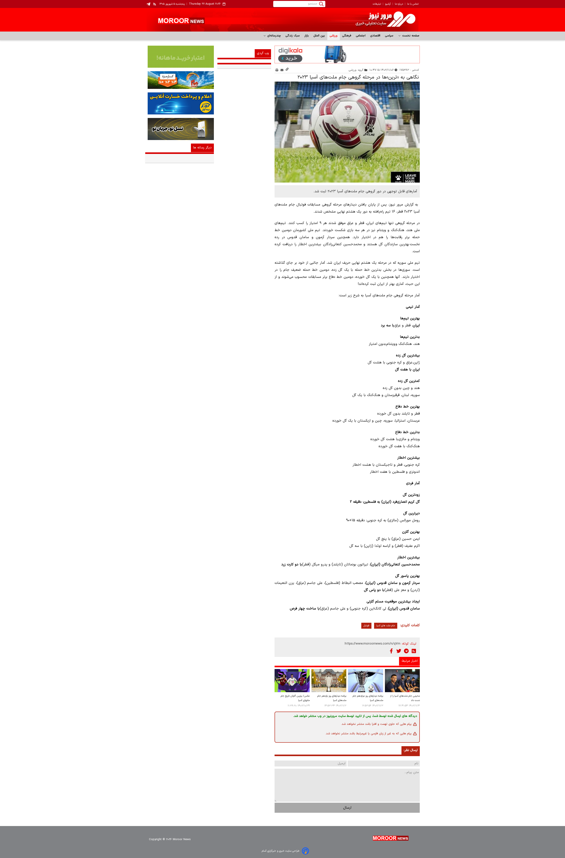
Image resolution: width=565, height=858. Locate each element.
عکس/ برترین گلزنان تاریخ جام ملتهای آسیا (295, 698)
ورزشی (334, 36)
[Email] (282, 70)
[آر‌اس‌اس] (413, 651)
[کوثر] (179, 103)
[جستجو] (321, 4)
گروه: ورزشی (356, 70)
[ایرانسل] (179, 129)
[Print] (276, 70)
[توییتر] (398, 651)
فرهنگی (346, 36)
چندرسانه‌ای (273, 36)
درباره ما (399, 4)
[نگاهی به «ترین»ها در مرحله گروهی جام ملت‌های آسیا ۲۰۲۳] (347, 132)
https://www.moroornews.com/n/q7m (372, 643)
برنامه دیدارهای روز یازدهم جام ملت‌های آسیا (331, 698)
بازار (306, 36)
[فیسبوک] (391, 651)
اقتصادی (375, 36)
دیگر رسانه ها (202, 147)
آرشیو (388, 4)
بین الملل (319, 36)
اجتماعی (361, 36)
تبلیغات (377, 4)
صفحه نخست (410, 36)
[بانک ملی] (179, 80)
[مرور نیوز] (282, 20)
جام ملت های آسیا (385, 626)
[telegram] (148, 4)
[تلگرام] (406, 651)
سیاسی (389, 36)
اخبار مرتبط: (409, 661)
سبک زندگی (292, 36)
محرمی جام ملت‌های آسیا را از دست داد (405, 698)
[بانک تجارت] (179, 57)
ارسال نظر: (411, 750)
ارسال (347, 807)
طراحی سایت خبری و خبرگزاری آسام (280, 851)
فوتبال (366, 626)
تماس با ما (412, 4)
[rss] (154, 4)
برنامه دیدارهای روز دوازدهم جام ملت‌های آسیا (368, 698)
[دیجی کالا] (347, 54)
